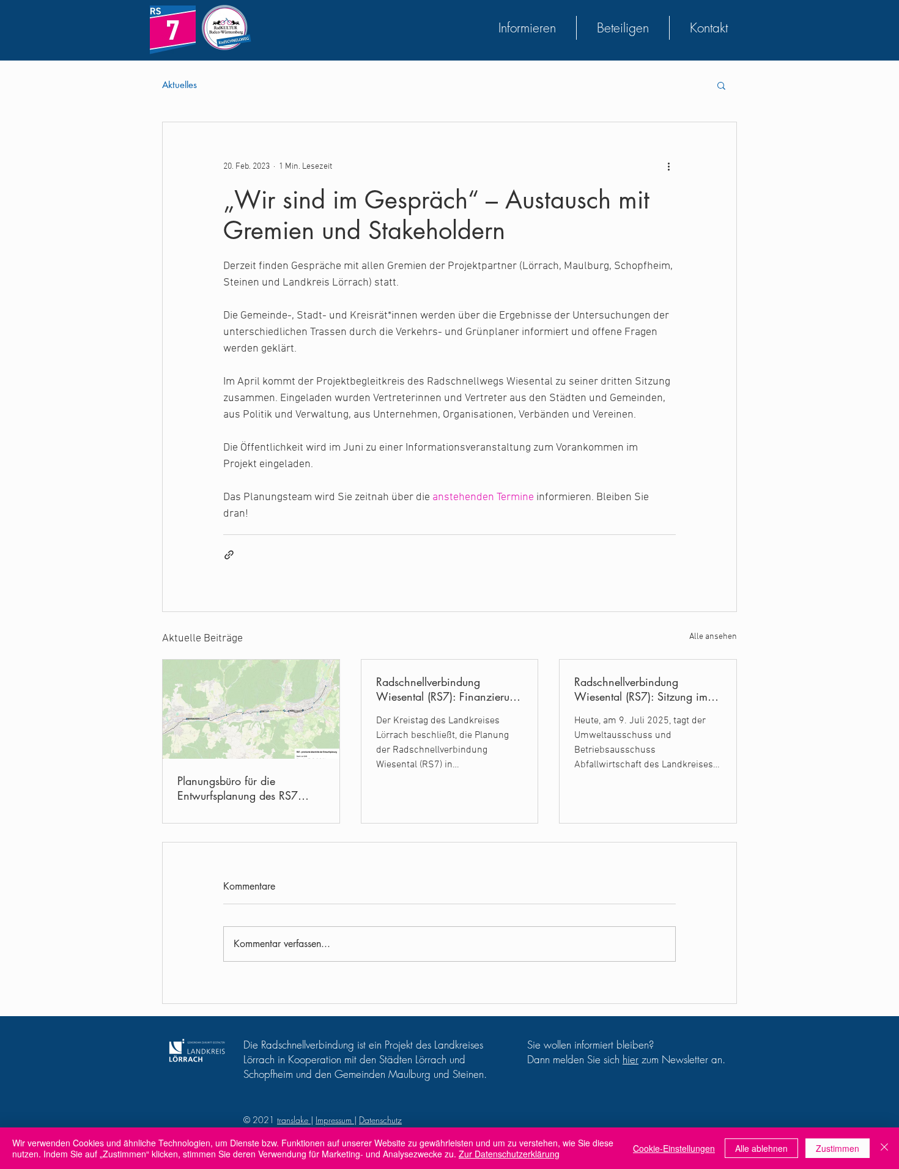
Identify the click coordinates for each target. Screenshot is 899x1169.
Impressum (335, 1120)
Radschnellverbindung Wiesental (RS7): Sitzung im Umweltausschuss (641, 689)
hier (630, 1059)
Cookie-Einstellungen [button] (674, 1148)
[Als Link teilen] (229, 555)
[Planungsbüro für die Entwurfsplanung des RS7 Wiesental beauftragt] (251, 709)
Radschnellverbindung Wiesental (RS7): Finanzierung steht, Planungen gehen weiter (449, 689)
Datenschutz (380, 1120)
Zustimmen (837, 1148)
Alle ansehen (713, 637)
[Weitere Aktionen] (668, 166)
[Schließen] (884, 1148)
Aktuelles (179, 84)
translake (294, 1120)
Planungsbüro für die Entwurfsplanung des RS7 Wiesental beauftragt (237, 788)
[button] (721, 85)
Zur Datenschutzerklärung (509, 1154)
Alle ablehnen (761, 1148)
